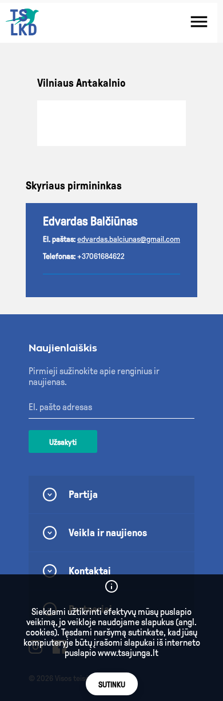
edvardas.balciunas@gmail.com (128, 239)
